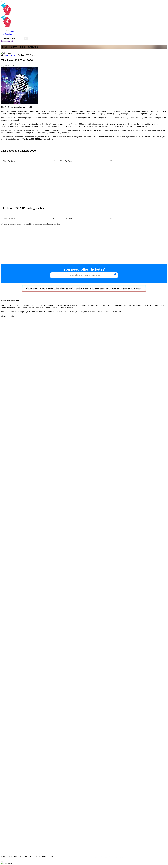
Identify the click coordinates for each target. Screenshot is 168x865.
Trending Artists (7, 41)
